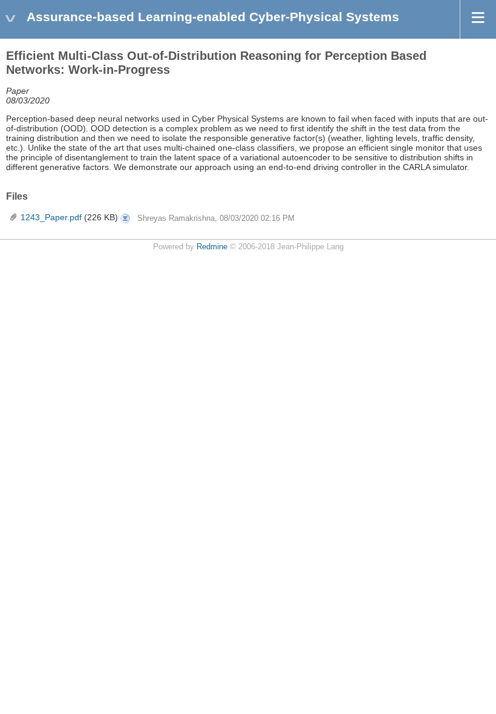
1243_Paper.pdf (51, 217)
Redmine (212, 247)
